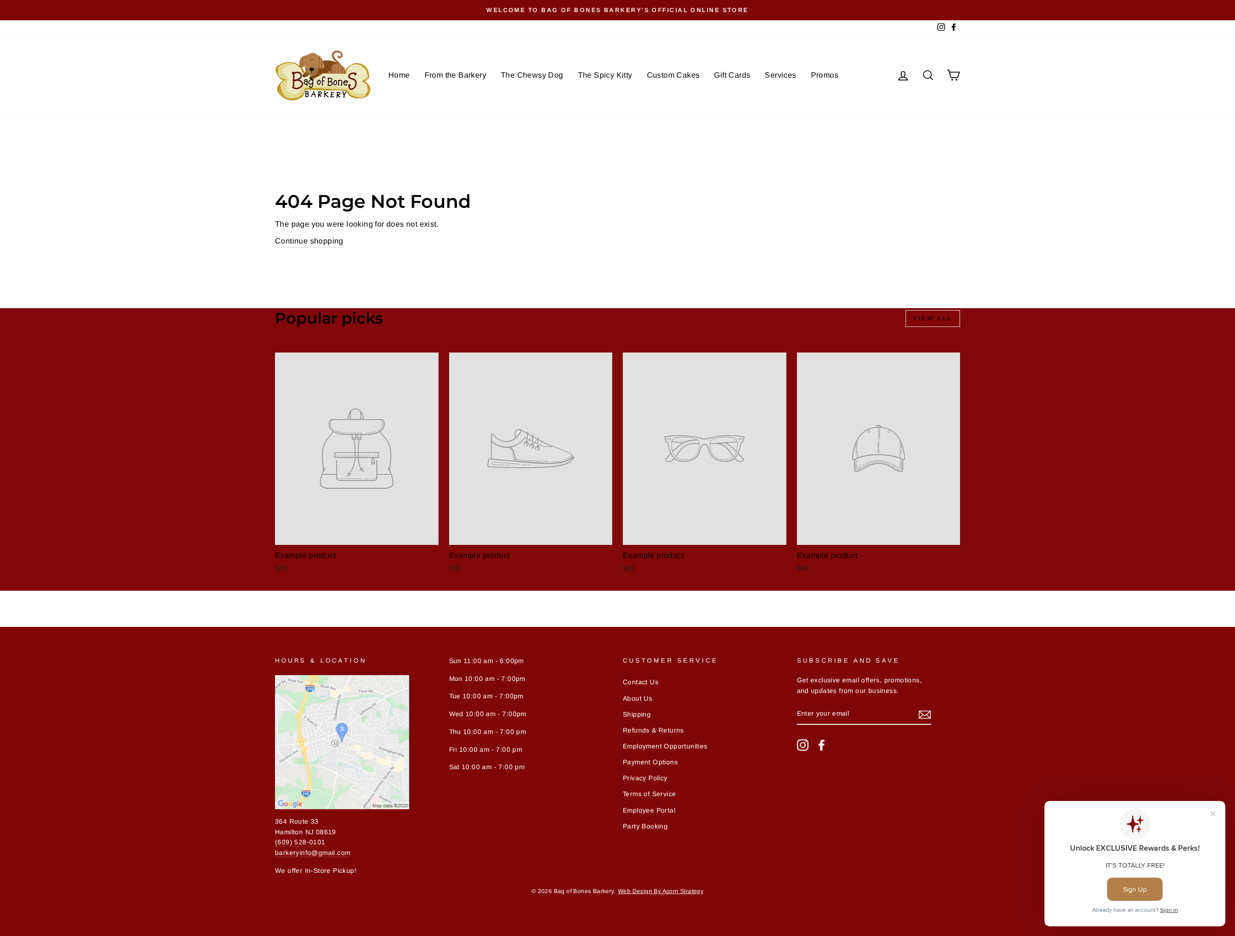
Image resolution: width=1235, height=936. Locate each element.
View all (933, 318)
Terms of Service (649, 794)
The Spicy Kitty (605, 75)
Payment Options (650, 762)
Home (399, 75)
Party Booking (645, 826)
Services (780, 75)
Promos (824, 75)
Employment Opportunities (665, 746)
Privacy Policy (645, 778)
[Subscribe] (925, 714)
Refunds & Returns (653, 730)
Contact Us (641, 682)
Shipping (637, 714)
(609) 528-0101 (300, 842)
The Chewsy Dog (532, 75)
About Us (637, 698)
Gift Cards (732, 75)
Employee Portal (649, 810)
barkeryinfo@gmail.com (312, 852)
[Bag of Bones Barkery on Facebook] (821, 745)
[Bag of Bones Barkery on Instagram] (803, 745)
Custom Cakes (673, 75)
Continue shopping (309, 241)
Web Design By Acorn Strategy (660, 891)
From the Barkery (455, 75)
